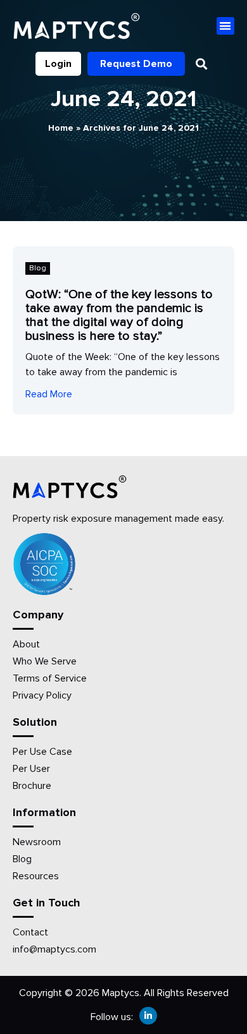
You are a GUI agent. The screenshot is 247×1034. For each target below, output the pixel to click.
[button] (226, 26)
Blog (37, 268)
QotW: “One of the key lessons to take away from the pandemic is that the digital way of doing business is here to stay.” (119, 315)
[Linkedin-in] (148, 1016)
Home (60, 128)
